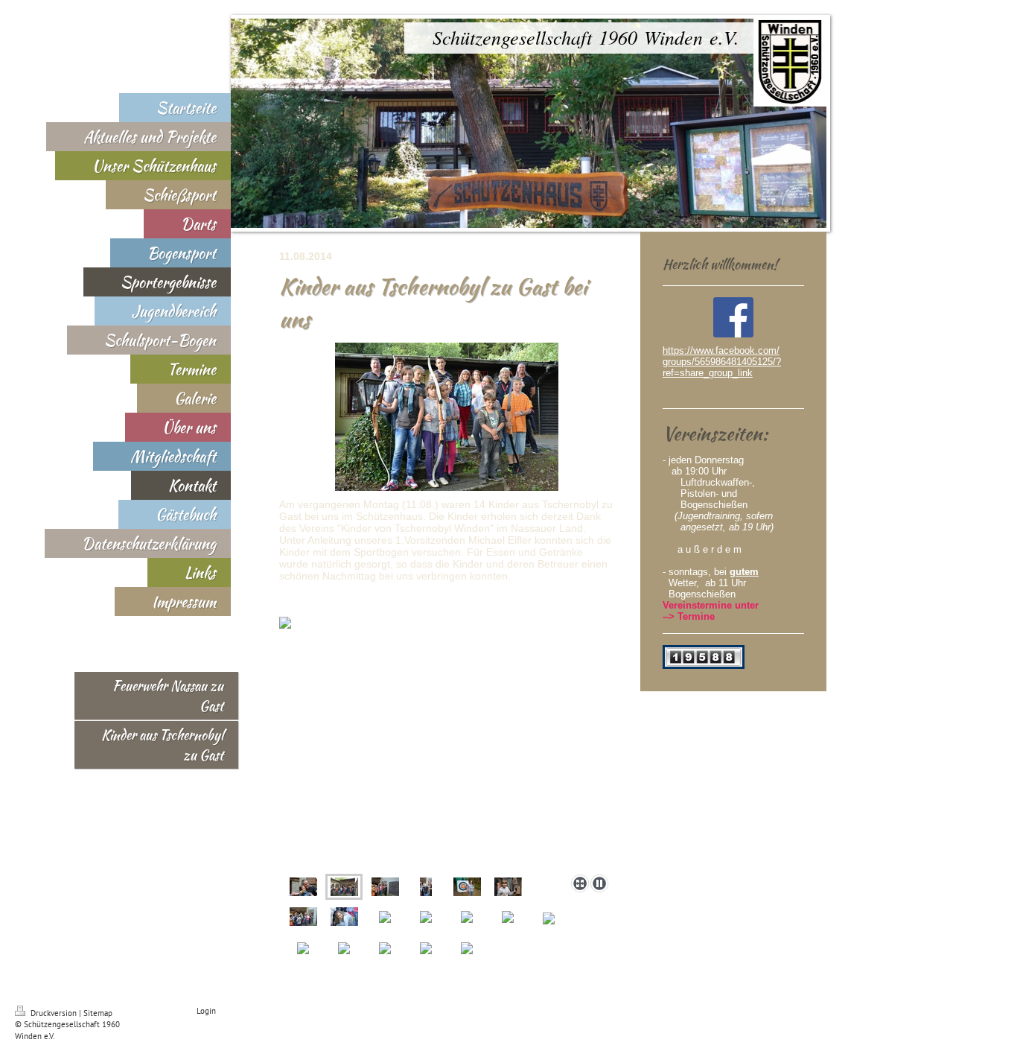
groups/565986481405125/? (722, 361)
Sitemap (97, 1013)
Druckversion (53, 1013)
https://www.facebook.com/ (721, 350)
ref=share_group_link (708, 372)
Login (206, 1011)
